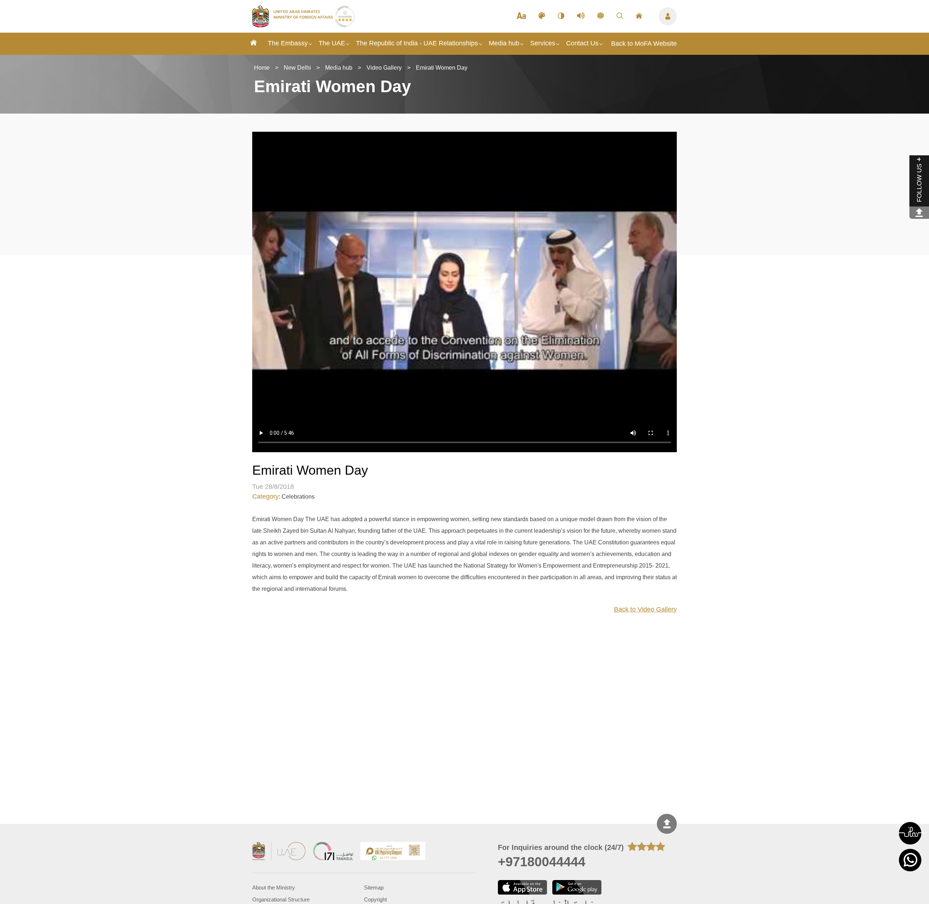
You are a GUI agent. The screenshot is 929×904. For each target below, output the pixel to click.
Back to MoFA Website (644, 43)
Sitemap (374, 887)
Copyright (375, 899)
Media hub (504, 43)
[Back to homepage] (293, 25)
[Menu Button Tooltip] (668, 16)
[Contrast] (561, 16)
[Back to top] (667, 824)
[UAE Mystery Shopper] (393, 852)
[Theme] (542, 16)
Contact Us (582, 43)
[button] (910, 833)
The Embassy (288, 43)
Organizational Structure (281, 899)
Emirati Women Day (441, 68)
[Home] (253, 43)
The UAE (332, 43)
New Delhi (297, 68)
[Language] (600, 16)
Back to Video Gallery (645, 609)
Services (542, 43)
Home (262, 68)
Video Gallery (384, 68)
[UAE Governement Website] (279, 852)
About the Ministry (273, 887)
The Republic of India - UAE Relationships (417, 43)
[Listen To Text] (581, 16)
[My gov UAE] (333, 852)
